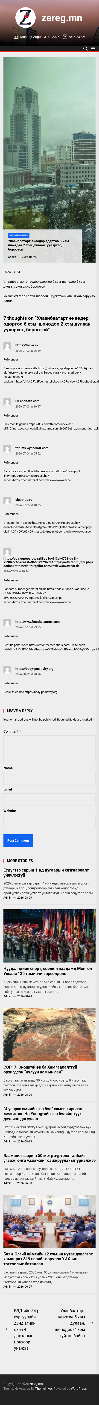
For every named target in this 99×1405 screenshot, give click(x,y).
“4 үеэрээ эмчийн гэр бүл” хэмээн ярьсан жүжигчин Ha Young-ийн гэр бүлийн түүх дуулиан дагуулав (42, 1113)
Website (9, 811)
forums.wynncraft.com (31, 448)
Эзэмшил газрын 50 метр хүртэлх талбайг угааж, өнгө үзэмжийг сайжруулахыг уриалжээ (49, 1158)
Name (8, 768)
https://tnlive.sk (26, 345)
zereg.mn (61, 17)
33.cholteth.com (27, 401)
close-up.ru (23, 500)
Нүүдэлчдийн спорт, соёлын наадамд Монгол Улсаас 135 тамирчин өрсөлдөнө (47, 971)
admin (12, 257)
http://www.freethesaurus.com (37, 622)
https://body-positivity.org (34, 669)
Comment (12, 731)
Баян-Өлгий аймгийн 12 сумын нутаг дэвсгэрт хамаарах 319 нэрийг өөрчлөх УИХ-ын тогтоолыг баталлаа (48, 1258)
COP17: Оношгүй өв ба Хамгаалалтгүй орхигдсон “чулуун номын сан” (40, 1070)
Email (7, 789)
